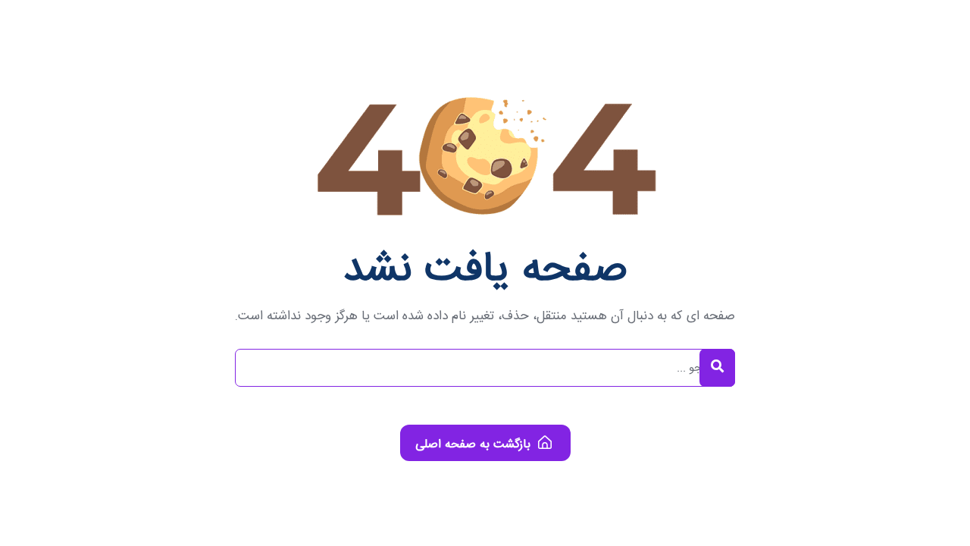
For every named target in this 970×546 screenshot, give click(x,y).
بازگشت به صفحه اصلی (474, 445)
